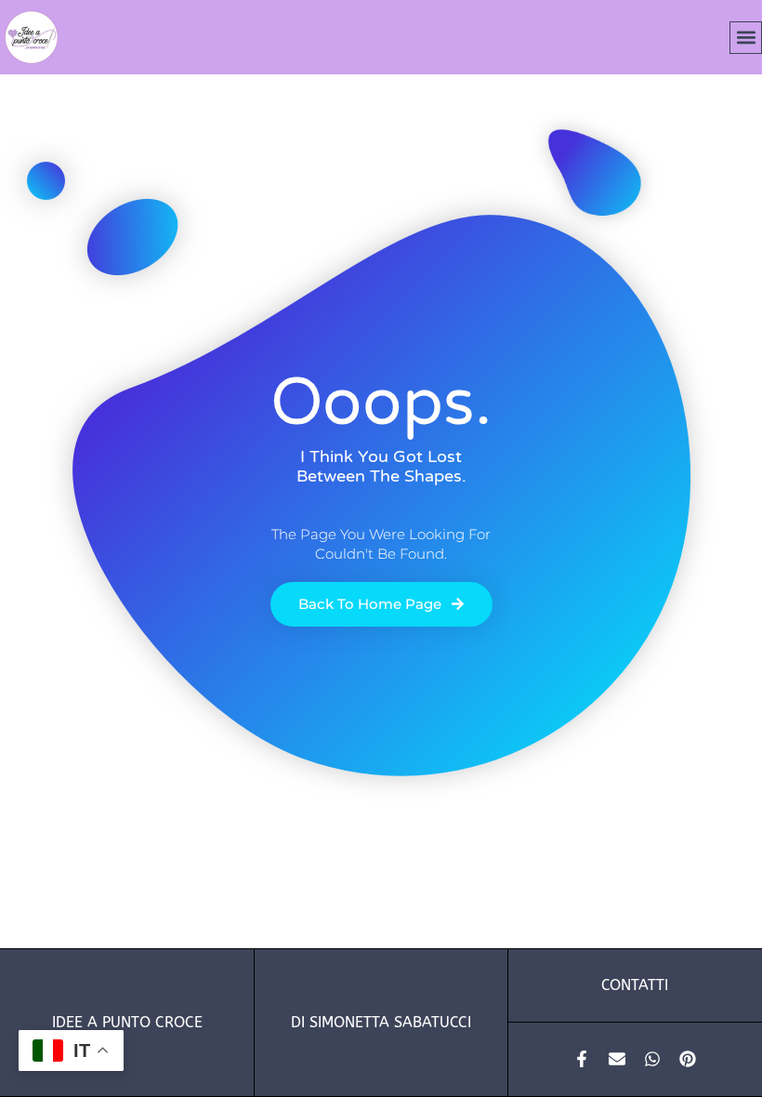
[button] (745, 37)
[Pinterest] (687, 1059)
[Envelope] (617, 1059)
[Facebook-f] (581, 1059)
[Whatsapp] (652, 1059)
